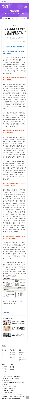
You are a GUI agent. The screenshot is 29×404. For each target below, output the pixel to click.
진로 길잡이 (22, 19)
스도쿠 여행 (21, 357)
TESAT (3, 364)
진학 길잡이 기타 (7, 318)
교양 (3, 359)
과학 (3, 357)
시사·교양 (4, 350)
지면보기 (12, 364)
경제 (3, 352)
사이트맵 (11, 378)
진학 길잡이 (8, 18)
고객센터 (17, 378)
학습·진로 (14, 11)
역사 (3, 355)
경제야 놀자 (21, 352)
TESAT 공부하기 (5, 369)
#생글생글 (6, 312)
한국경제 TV (19, 395)
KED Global (22, 396)
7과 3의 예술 (21, 355)
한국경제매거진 (5, 396)
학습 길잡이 (15, 18)
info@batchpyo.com (9, 303)
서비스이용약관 (5, 378)
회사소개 (3, 376)
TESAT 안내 (4, 366)
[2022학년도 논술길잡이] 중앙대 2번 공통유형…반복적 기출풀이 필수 (18, 329)
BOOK (11, 396)
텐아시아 (16, 396)
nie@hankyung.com (9, 388)
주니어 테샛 (4, 371)
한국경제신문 (12, 395)
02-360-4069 (9, 380)
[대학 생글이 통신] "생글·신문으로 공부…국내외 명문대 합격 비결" (18, 323)
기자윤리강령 (9, 376)
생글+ (20, 350)
